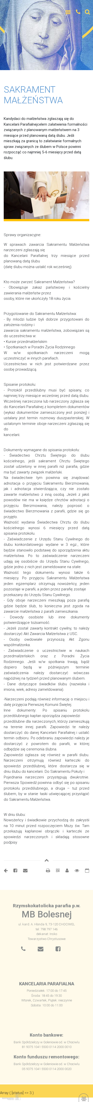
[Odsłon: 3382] (74, 870)
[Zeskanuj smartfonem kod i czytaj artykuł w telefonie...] (55, 870)
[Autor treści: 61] (65, 870)
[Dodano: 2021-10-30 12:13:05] (84, 870)
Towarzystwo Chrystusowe (46, 939)
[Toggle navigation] (68, 12)
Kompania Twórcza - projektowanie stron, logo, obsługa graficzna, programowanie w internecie (10, 1097)
